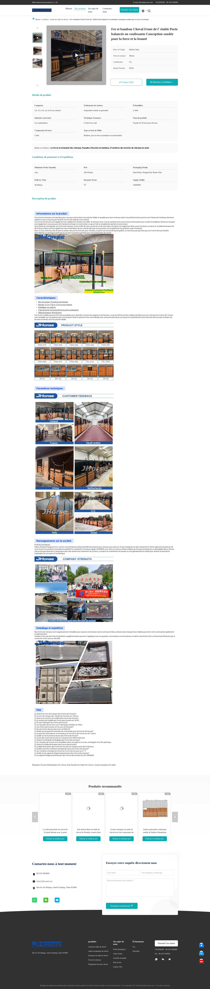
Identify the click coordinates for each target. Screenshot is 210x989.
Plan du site (117, 962)
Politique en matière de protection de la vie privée (57, 985)
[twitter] (201, 952)
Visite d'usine (117, 954)
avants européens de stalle (105, 765)
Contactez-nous (107, 10)
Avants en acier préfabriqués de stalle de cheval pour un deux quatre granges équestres (55, 832)
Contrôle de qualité (119, 958)
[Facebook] (201, 944)
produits (45, 19)
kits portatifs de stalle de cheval (80, 765)
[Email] (60, 902)
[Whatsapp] (37, 902)
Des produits (80, 8)
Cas (134, 947)
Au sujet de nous (93, 10)
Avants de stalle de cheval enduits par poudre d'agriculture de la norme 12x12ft (121, 832)
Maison (69, 8)
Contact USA (127, 82)
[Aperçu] (42, 10)
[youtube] (201, 961)
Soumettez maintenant (120, 906)
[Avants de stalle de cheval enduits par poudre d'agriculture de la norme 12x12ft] (121, 808)
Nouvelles (136, 951)
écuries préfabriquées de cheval (53, 765)
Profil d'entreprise (119, 949)
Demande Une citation (129, 10)
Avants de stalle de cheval (59, 19)
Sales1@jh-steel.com (44, 881)
